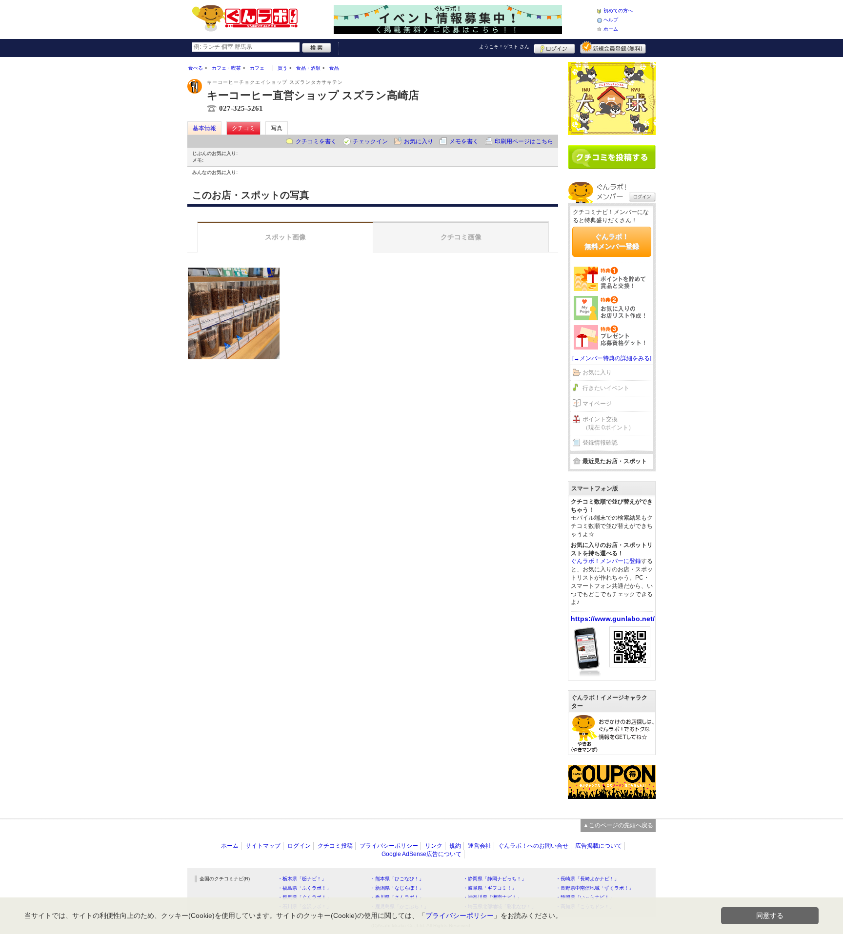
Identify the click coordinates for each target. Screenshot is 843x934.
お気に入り (418, 141)
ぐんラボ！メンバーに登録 (606, 561)
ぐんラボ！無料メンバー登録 (611, 241)
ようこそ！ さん (504, 46)
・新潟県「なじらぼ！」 (397, 888)
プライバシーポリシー (389, 845)
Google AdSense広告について (421, 854)
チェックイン (370, 141)
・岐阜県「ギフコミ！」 (490, 888)
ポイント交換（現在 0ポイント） (608, 423)
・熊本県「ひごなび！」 (397, 878)
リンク (433, 845)
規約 (455, 845)
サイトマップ (263, 845)
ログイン (554, 47)
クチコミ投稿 (335, 845)
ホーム (610, 29)
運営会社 (479, 845)
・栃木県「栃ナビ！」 (302, 878)
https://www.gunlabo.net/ (613, 619)
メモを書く (464, 141)
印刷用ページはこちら (524, 141)
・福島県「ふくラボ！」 (304, 888)
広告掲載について (598, 845)
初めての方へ (618, 10)
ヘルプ (610, 19)
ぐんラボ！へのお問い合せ (533, 845)
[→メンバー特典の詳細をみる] (611, 358)
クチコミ (243, 128)
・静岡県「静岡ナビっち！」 (494, 878)
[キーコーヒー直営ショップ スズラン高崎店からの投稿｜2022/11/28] (234, 313)
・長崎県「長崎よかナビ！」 (587, 878)
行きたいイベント (605, 388)
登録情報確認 (600, 442)
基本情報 (204, 128)
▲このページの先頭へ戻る (618, 825)
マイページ (597, 403)
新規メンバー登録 (613, 47)
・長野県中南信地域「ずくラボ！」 (595, 888)
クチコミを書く (316, 141)
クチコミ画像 (461, 237)
